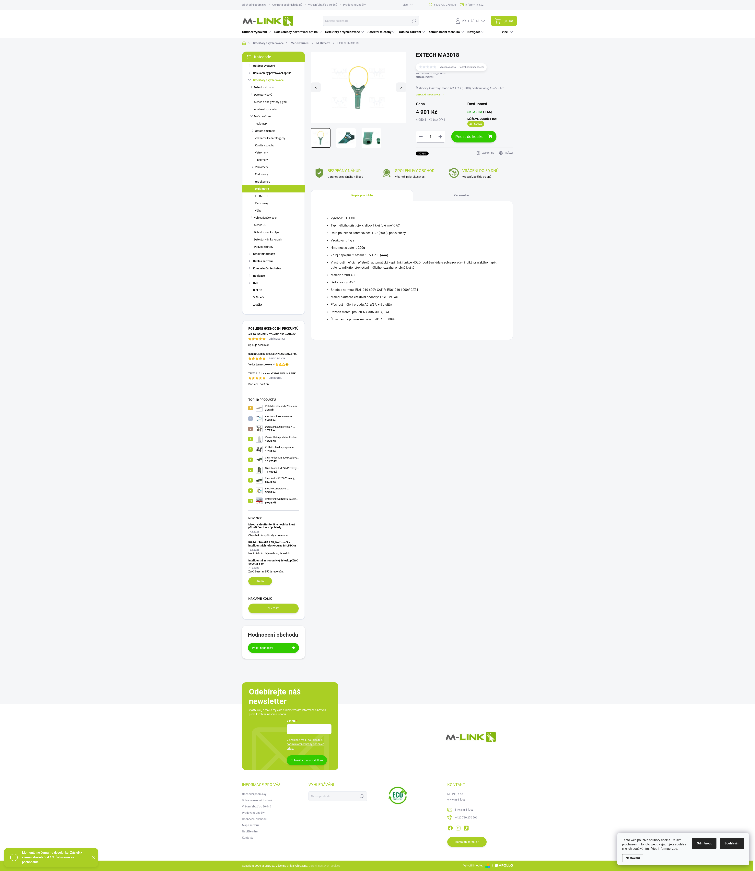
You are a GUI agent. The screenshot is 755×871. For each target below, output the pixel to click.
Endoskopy (262, 174)
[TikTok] (466, 827)
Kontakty (247, 837)
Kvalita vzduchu (264, 145)
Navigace (259, 275)
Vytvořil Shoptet (473, 865)
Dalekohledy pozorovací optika (272, 73)
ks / (273, 608)
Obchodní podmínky (254, 4)
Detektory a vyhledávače (268, 80)
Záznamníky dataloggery (270, 138)
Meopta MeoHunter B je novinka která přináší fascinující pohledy (272, 526)
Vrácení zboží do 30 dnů (322, 4)
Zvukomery (262, 203)
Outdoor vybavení (264, 65)
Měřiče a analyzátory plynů (270, 102)
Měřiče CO (260, 225)
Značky (257, 304)
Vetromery (261, 152)
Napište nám (250, 831)
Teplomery (261, 123)
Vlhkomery (261, 167)
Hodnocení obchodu (254, 819)
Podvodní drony (263, 246)
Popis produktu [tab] (362, 195)
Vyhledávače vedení (266, 217)
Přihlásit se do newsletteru (307, 760)
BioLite (257, 290)
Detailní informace (428, 94)
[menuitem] (257, 32)
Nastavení (633, 858)
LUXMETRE (262, 196)
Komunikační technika (267, 268)
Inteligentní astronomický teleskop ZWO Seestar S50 (273, 562)
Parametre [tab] (461, 195)
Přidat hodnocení (262, 647)
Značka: (425, 77)
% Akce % (258, 297)
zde (674, 849)
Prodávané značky (354, 4)
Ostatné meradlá (265, 130)
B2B (255, 283)
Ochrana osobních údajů (287, 4)
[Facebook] (450, 827)
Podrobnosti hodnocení (471, 67)
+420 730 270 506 (466, 817)
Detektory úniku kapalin (268, 239)
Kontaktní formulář (467, 841)
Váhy (258, 210)
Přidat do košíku (469, 136)
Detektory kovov (264, 87)
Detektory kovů (263, 94)
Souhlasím (732, 843)
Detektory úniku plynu (267, 232)
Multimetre (262, 188)
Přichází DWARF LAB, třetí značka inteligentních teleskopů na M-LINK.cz (272, 544)
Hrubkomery (262, 181)
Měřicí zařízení (262, 116)
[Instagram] (458, 827)
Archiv (260, 581)
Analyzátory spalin (265, 109)
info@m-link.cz (464, 809)
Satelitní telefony (264, 253)
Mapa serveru (250, 825)
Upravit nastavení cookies (324, 865)
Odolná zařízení (263, 261)
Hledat (414, 20)
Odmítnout (704, 843)
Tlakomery (261, 159)
